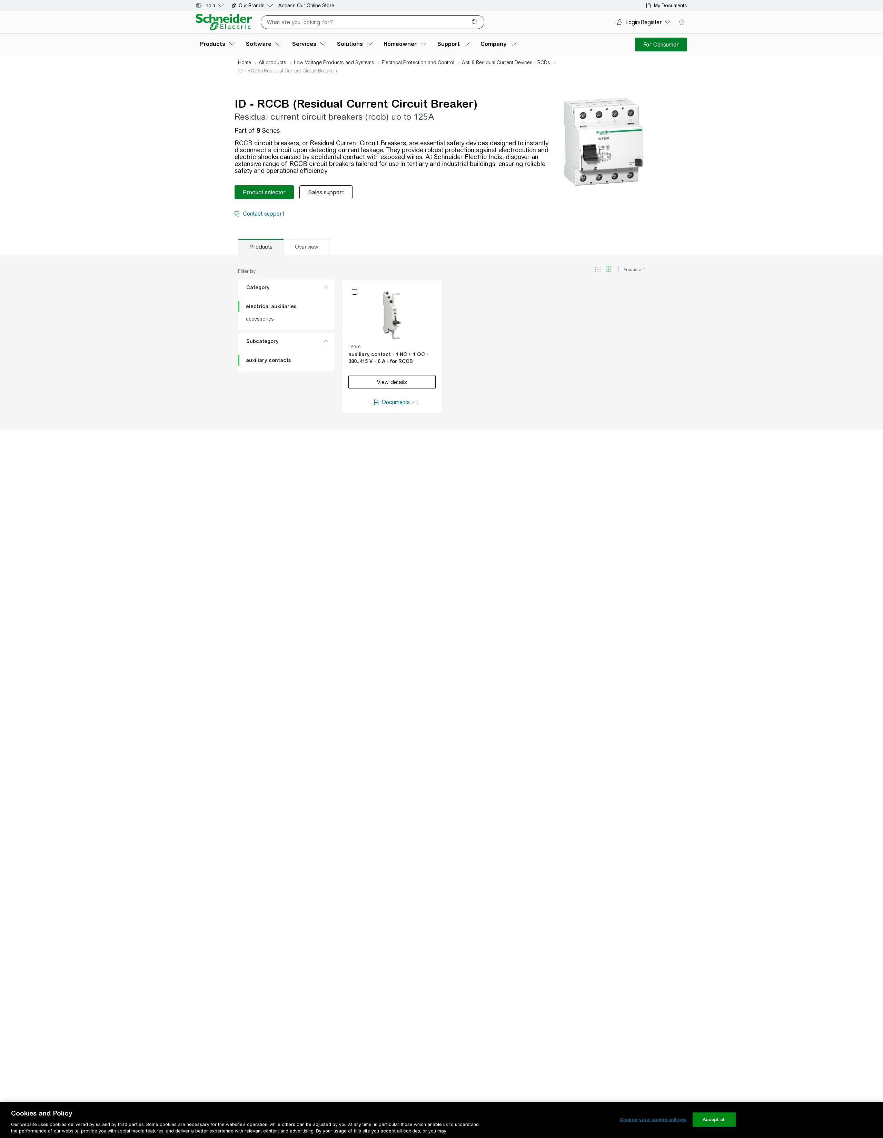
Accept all (714, 1119)
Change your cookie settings (652, 1119)
